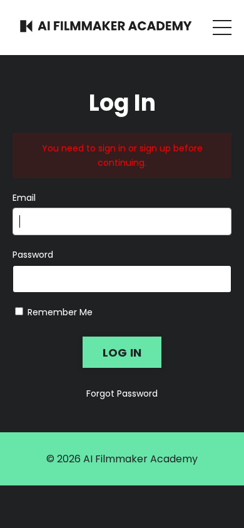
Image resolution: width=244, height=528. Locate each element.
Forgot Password (122, 393)
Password (33, 254)
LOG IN (122, 352)
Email (24, 197)
